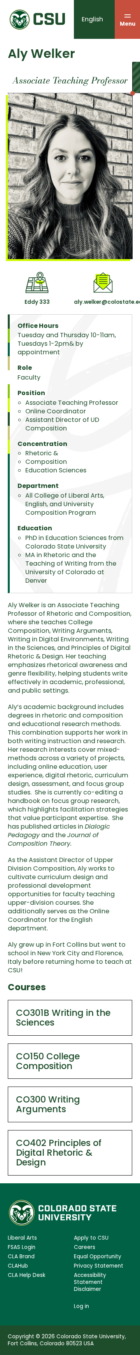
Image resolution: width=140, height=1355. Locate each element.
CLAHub (18, 1266)
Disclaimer (87, 1289)
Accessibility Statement (90, 1279)
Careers (84, 1247)
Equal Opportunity (97, 1256)
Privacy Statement (98, 1266)
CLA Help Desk (27, 1275)
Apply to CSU (91, 1238)
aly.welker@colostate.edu (103, 302)
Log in (81, 1306)
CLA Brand (21, 1256)
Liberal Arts (22, 1238)
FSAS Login (21, 1247)
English (92, 19)
